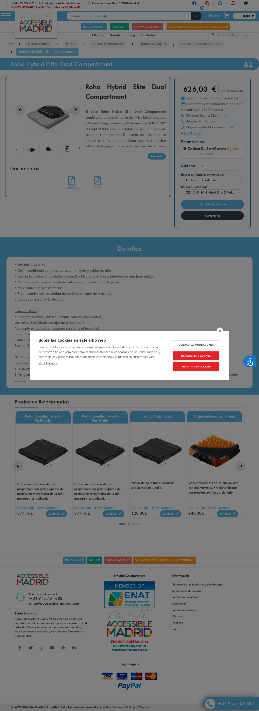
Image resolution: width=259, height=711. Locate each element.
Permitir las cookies (196, 366)
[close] (220, 331)
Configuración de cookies (196, 345)
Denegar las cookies (196, 355)
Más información (47, 363)
